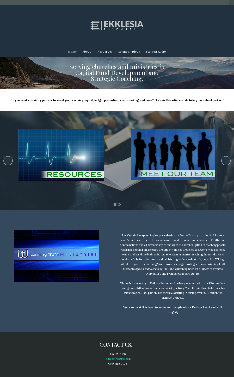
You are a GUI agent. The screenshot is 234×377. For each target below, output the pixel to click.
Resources (104, 51)
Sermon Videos (129, 51)
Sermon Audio (156, 51)
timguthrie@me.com (118, 358)
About (87, 51)
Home (72, 51)
